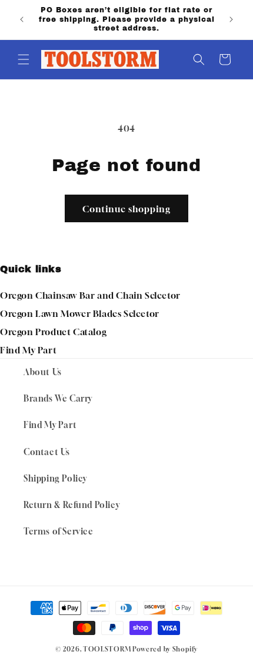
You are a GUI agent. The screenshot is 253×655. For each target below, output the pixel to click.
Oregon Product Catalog (53, 331)
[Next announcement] (231, 19)
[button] (23, 59)
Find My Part (28, 350)
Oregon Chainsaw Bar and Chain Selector (90, 295)
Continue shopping (126, 208)
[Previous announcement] (22, 19)
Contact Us (47, 452)
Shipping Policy (55, 478)
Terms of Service (59, 531)
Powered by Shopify (165, 649)
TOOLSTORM (107, 649)
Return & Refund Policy (71, 505)
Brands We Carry (58, 398)
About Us (43, 372)
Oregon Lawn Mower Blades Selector (79, 313)
